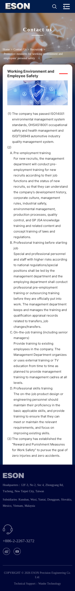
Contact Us (20, 49)
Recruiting (36, 49)
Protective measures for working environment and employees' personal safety (33, 56)
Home (6, 49)
